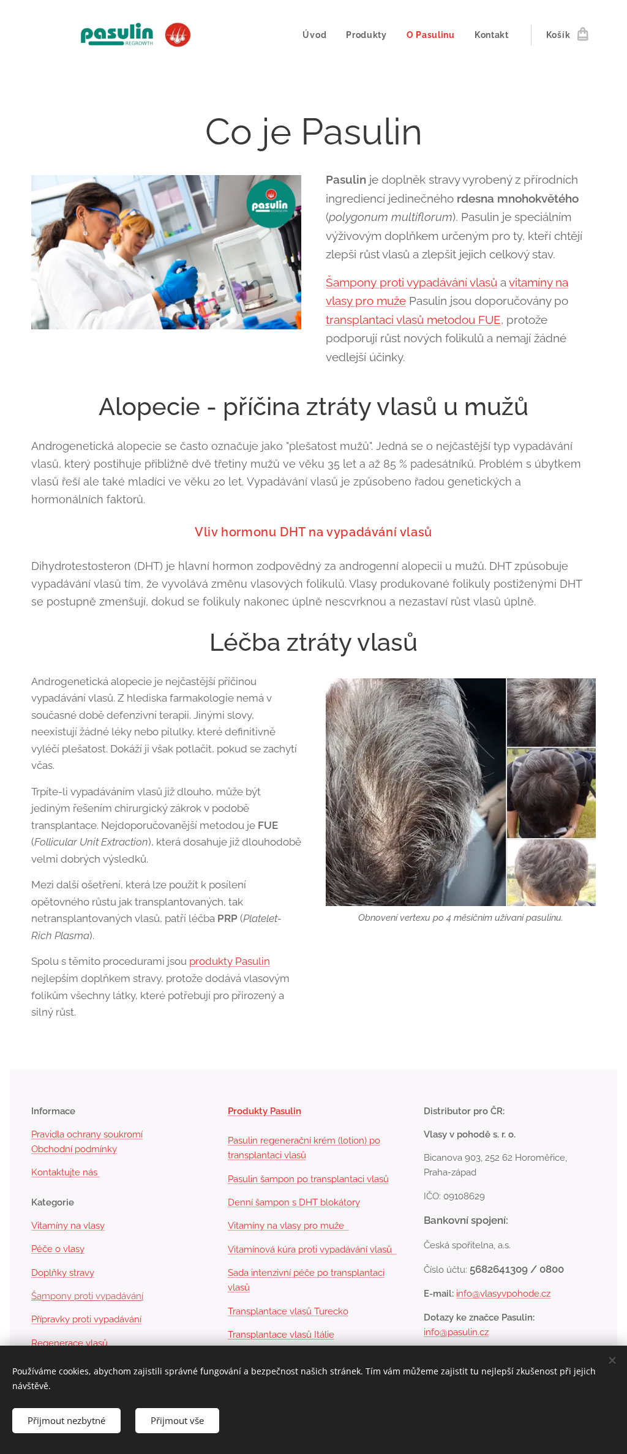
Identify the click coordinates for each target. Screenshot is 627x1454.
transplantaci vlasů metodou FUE (413, 319)
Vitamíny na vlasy (68, 1225)
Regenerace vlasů (69, 1343)
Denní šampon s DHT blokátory (294, 1202)
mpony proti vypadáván (91, 1296)
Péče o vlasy (57, 1248)
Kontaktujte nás (65, 1172)
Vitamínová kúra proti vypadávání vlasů (312, 1249)
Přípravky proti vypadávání (86, 1319)
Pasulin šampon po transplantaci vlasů (308, 1179)
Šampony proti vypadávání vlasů (411, 282)
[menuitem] (317, 35)
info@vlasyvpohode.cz (503, 1293)
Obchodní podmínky (74, 1149)
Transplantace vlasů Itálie (281, 1334)
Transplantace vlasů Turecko (288, 1311)
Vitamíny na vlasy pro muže (288, 1225)
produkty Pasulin (229, 961)
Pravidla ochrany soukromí (87, 1134)
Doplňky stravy (62, 1272)
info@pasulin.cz (456, 1332)
